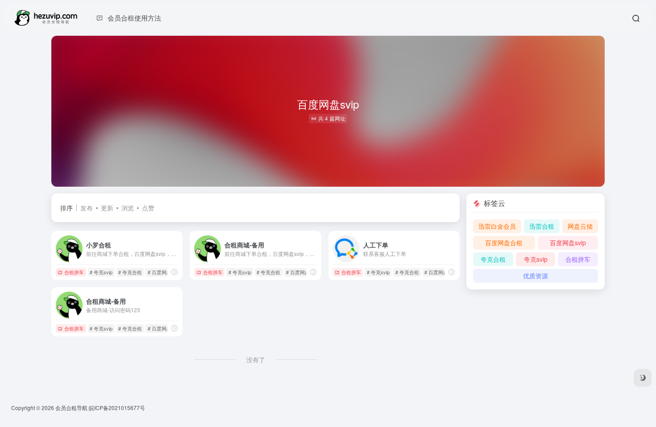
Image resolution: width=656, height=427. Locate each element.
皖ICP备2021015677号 (117, 407)
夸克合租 (493, 259)
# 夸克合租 (130, 272)
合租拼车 (74, 272)
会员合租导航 (71, 407)
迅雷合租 (541, 226)
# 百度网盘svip (164, 272)
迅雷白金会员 (497, 226)
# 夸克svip (101, 272)
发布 (86, 207)
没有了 (255, 359)
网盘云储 (580, 226)
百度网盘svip (568, 242)
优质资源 (535, 275)
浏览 (127, 207)
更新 (107, 207)
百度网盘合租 (504, 242)
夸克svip (536, 259)
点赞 (148, 207)
